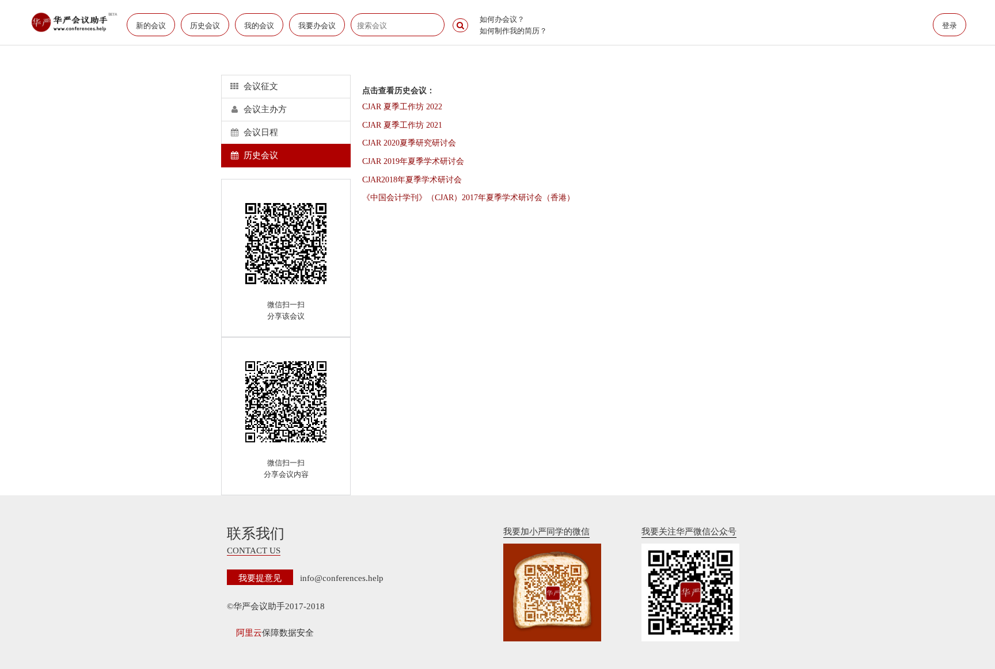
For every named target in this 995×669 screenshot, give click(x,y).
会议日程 (259, 132)
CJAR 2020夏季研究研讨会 (409, 143)
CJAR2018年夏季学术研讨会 (412, 179)
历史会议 (205, 25)
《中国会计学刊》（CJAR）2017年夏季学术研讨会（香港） (468, 197)
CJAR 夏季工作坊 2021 (402, 125)
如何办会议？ (502, 18)
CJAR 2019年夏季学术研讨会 (413, 161)
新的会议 (151, 25)
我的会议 (259, 25)
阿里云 (249, 632)
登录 (949, 25)
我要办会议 (317, 25)
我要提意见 (260, 577)
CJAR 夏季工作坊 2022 (402, 106)
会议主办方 (264, 109)
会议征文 (259, 86)
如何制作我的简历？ (513, 30)
